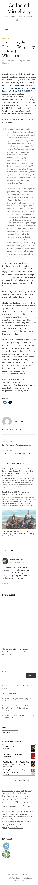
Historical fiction (15, 806)
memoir (26, 809)
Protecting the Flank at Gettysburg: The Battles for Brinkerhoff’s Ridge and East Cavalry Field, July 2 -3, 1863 (18, 88)
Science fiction (6, 819)
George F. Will (7, 756)
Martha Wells (7, 748)
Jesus (12, 809)
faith (24, 798)
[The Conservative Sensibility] (33, 756)
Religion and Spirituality (24, 816)
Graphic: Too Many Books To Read (16, 453)
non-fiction (28, 811)
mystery (18, 812)
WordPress (16, 878)
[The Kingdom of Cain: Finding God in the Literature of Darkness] (33, 764)
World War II (29, 822)
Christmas (17, 796)
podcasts (23, 814)
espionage (5, 799)
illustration (6, 809)
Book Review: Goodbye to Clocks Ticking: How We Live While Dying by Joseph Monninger (17, 708)
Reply (6, 583)
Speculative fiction (18, 819)
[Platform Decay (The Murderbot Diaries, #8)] (33, 748)
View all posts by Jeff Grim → (13, 429)
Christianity (8, 796)
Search (4, 672)
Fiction (20, 802)
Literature (19, 809)
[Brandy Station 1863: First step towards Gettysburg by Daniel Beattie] (20, 498)
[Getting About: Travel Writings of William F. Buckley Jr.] (33, 772)
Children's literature (19, 793)
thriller (28, 819)
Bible (22, 791)
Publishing (5, 816)
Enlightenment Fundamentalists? (16, 445)
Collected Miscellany (19, 8)
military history (8, 812)
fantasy (30, 799)
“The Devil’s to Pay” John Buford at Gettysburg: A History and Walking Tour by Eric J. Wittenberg (18, 533)
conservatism (25, 796)
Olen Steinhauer (14, 814)
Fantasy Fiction (8, 803)
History (26, 806)
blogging (28, 791)
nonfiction (5, 814)
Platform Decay (9, 746)
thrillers (5, 821)
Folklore (28, 803)
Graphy (29, 878)
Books (9, 793)
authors (18, 791)
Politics (30, 814)
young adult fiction (12, 827)
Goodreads (5, 806)
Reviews (5, 38)
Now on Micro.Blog (9, 693)
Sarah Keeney (16, 559)
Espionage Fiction (16, 799)
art (14, 791)
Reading (12, 816)
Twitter (20, 821)
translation (13, 821)
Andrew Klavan (8, 766)
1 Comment (6, 63)
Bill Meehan (7, 774)
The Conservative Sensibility (13, 754)
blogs (4, 793)
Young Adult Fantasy (12, 824)
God (32, 803)
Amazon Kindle (7, 791)
